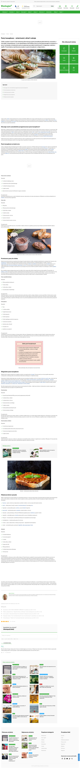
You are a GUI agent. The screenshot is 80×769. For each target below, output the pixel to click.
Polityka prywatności (65, 739)
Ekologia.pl (3, 33)
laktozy (29, 263)
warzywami (13, 121)
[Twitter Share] (51, 628)
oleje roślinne (43, 382)
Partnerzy (63, 748)
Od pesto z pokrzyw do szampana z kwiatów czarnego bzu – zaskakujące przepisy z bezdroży (47, 677)
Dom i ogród (43, 737)
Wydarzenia (43, 750)
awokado (18, 510)
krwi (3, 267)
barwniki (48, 132)
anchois (17, 507)
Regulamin (63, 744)
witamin (28, 379)
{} (15, 638)
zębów (20, 150)
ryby (25, 265)
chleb (8, 118)
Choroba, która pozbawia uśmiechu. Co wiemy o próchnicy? (20, 687)
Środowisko (43, 744)
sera (32, 505)
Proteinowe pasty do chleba (9, 92)
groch (47, 378)
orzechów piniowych (22, 505)
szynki (6, 271)
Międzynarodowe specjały (9, 96)
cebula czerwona (8, 381)
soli (33, 132)
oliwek (24, 507)
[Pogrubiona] (2, 639)
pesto (4, 505)
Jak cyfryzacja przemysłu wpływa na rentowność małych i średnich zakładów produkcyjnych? (14, 758)
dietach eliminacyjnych (48, 136)
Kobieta (42, 739)
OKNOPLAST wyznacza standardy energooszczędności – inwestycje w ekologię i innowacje (19, 451)
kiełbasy (2, 271)
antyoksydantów (40, 379)
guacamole (5, 510)
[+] (17, 638)
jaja (21, 265)
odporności (10, 382)
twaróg (43, 146)
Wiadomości (43, 735)
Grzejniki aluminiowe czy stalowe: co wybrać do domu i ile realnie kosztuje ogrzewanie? (20, 667)
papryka (2, 381)
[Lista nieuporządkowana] (10, 639)
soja (49, 378)
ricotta (49, 152)
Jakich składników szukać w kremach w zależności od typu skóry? (47, 451)
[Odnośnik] (14, 639)
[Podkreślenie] (5, 639)
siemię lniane (20, 383)
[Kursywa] (4, 639)
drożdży (16, 515)
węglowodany (4, 263)
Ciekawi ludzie (44, 748)
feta (55, 152)
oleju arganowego (26, 525)
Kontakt (62, 735)
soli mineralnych (33, 379)
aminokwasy (3, 262)
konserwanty (43, 132)
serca (7, 382)
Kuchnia (11, 33)
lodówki (2, 197)
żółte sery (7, 153)
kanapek (33, 374)
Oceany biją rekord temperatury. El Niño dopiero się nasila (47, 706)
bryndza (52, 152)
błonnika (47, 379)
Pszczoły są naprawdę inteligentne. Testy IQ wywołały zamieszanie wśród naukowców (47, 697)
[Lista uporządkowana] (8, 639)
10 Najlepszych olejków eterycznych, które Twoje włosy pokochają (47, 687)
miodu (31, 525)
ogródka (36, 134)
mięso (19, 265)
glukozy (54, 266)
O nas (62, 737)
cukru (39, 132)
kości (23, 150)
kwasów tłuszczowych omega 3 (19, 382)
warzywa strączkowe (13, 265)
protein (48, 263)
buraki (13, 381)
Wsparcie (63, 750)
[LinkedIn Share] (53, 628)
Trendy (7, 33)
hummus (4, 502)
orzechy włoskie (26, 383)
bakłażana (33, 512)
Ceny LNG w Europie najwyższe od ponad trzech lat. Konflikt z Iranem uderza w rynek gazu (21, 716)
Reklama (62, 746)
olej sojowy (7, 383)
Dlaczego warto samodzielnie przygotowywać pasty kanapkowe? (16, 87)
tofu (7, 265)
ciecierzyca (43, 378)
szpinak (16, 381)
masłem (46, 120)
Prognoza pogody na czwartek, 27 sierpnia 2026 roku (19, 706)
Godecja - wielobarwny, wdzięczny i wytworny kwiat (19, 696)
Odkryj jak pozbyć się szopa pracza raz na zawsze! (48, 667)
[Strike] (7, 639)
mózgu (4, 382)
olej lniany (3, 383)
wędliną (2, 121)
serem (55, 120)
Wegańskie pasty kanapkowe (9, 94)
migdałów (20, 525)
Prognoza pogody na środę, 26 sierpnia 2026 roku (47, 716)
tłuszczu (46, 148)
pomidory (52, 379)
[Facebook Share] (48, 628)
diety (13, 132)
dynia (19, 381)
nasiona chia (14, 383)
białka (26, 149)
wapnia (52, 149)
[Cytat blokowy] (11, 639)
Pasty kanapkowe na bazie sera (9, 90)
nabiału (34, 263)
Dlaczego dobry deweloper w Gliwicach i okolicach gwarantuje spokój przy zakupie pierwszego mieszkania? (13, 749)
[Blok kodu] (13, 639)
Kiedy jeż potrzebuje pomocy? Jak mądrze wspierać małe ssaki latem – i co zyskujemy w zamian (20, 677)
